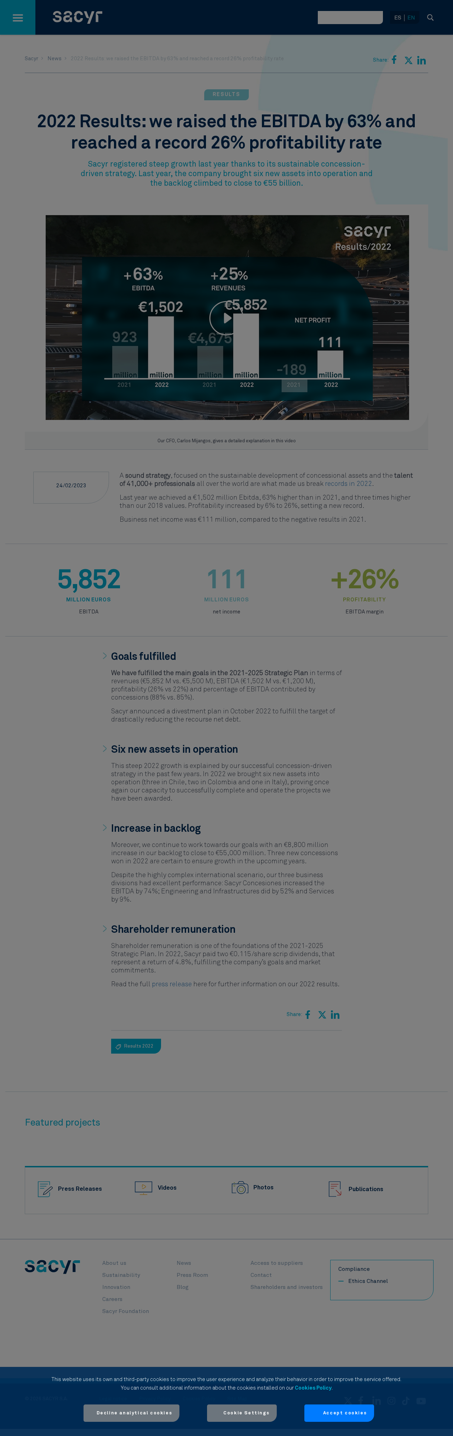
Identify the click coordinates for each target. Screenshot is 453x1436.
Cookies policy (313, 1388)
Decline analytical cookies (134, 1413)
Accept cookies (345, 1413)
